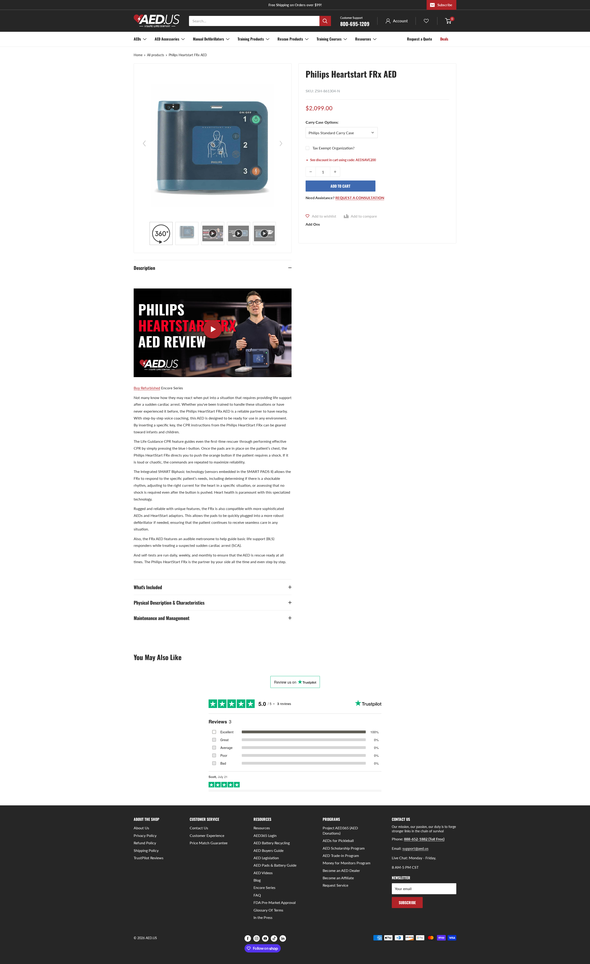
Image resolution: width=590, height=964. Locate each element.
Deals (444, 39)
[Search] (325, 21)
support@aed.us (415, 848)
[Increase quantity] (335, 172)
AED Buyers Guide (268, 850)
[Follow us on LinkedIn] (283, 938)
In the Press (263, 917)
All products (155, 55)
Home (138, 55)
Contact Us (199, 828)
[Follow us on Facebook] (248, 938)
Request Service (335, 885)
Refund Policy (145, 843)
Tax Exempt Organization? (333, 148)
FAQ (257, 895)
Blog (257, 880)
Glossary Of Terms (268, 910)
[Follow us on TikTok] (274, 938)
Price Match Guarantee (208, 843)
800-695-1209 (354, 21)
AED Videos (263, 873)
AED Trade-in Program (341, 855)
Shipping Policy (146, 850)
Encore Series (264, 887)
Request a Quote (419, 39)
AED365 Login (265, 835)
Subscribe (444, 5)
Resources (363, 39)
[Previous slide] (144, 143)
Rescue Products (290, 39)
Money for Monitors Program (346, 863)
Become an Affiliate (338, 878)
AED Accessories (167, 39)
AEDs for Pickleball (338, 840)
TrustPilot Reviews (148, 858)
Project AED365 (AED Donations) (340, 830)
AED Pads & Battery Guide (275, 865)
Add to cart (340, 186)
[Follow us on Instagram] (256, 938)
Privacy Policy (145, 835)
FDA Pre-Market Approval (275, 902)
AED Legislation (266, 858)
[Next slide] (281, 143)
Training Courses (329, 39)
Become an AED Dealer (341, 870)
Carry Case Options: (322, 122)
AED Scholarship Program (344, 848)
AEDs (137, 39)
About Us (141, 828)
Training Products (251, 39)
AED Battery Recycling (272, 843)
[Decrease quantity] (311, 172)
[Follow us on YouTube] (265, 938)
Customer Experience (207, 835)
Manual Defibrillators (208, 39)
